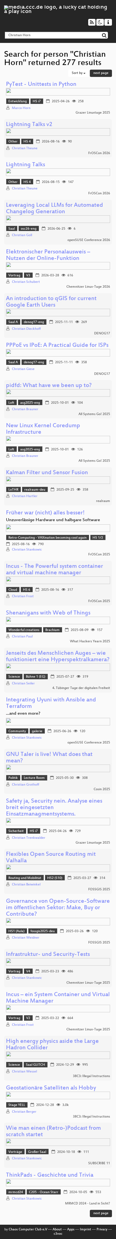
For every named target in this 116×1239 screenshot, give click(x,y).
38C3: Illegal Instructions (91, 1076)
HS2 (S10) (54, 878)
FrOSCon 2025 (99, 554)
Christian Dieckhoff (26, 329)
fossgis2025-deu (42, 931)
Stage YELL (16, 1105)
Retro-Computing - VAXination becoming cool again (47, 538)
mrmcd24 (15, 1192)
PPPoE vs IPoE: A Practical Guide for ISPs (57, 345)
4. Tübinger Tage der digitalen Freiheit (81, 688)
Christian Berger (24, 1112)
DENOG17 (102, 333)
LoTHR (13, 490)
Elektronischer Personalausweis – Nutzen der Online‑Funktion (48, 255)
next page (100, 73)
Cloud (12, 590)
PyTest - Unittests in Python (41, 84)
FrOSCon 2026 (99, 153)
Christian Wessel (24, 1072)
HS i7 (37, 101)
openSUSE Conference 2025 (88, 743)
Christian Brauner (25, 409)
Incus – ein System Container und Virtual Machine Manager (58, 998)
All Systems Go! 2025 (94, 414)
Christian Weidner (25, 938)
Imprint (85, 1229)
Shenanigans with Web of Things (48, 613)
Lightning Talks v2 (29, 124)
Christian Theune (24, 148)
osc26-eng (28, 229)
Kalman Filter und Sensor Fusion (47, 473)
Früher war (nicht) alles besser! (45, 513)
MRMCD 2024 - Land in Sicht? (87, 1204)
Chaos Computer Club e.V (28, 1229)
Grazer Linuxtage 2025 (93, 113)
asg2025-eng (30, 403)
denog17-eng (34, 322)
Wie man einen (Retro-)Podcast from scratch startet (53, 1131)
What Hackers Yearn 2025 (90, 641)
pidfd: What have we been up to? (49, 385)
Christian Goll (22, 235)
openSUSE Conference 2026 (88, 240)
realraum (103, 501)
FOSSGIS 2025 (99, 889)
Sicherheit (16, 831)
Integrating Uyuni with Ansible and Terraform (51, 703)
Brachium (52, 630)
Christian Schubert (26, 282)
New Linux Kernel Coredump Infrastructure (43, 429)
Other (13, 142)
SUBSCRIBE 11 (99, 1163)
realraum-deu (34, 490)
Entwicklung (17, 101)
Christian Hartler (24, 496)
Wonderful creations (23, 630)
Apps (70, 1229)
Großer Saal (37, 1152)
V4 (28, 971)
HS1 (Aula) (16, 931)
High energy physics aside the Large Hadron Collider (52, 1044)
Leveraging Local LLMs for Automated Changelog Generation (54, 208)
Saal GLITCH (35, 1065)
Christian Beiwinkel (26, 885)
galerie (37, 731)
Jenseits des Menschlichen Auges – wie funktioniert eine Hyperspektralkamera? (58, 656)
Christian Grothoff (25, 785)
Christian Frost (23, 596)
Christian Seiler (23, 683)
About (57, 1229)
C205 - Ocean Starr (43, 1192)
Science (14, 677)
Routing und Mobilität (24, 878)
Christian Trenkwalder (28, 838)
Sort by (77, 73)
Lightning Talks (25, 165)
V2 (28, 1018)
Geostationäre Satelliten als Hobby (51, 1088)
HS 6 (26, 590)
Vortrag (14, 275)
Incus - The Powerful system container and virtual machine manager (54, 569)
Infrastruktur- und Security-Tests (48, 954)
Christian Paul (22, 637)
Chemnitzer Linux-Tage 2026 (88, 287)
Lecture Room (34, 778)
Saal (11, 229)
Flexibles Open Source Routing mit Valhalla (51, 857)
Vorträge (15, 1152)
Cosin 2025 (102, 789)
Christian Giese (23, 369)
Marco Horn (21, 108)
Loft (11, 403)
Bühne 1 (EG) (35, 677)
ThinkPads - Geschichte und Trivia (49, 1175)
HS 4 (27, 142)
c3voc (58, 1234)
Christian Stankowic (27, 550)
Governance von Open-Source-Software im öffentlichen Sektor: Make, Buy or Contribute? (58, 908)
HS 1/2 (98, 538)
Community (17, 731)
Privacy (102, 1229)
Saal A (13, 322)
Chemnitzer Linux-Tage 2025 (88, 983)
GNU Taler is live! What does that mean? (49, 758)
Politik (13, 778)
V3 (28, 275)
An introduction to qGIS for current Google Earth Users (51, 302)
